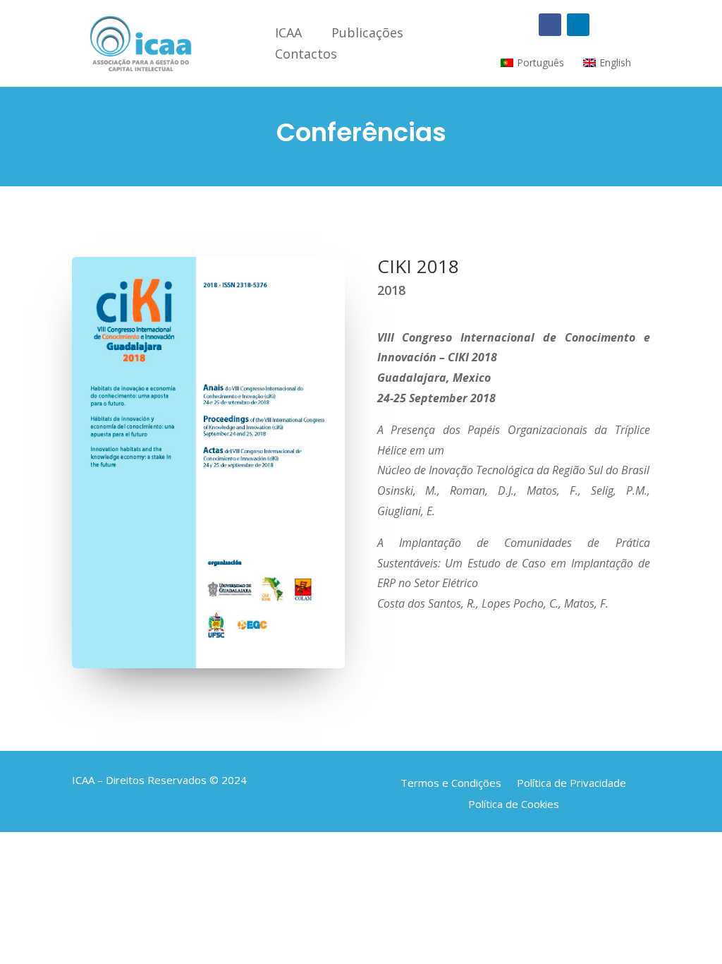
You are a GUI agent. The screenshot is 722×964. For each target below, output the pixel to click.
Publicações (367, 34)
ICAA (288, 34)
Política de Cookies (513, 803)
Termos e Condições (450, 782)
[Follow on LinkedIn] (578, 24)
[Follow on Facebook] (550, 24)
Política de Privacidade (571, 782)
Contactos (306, 55)
